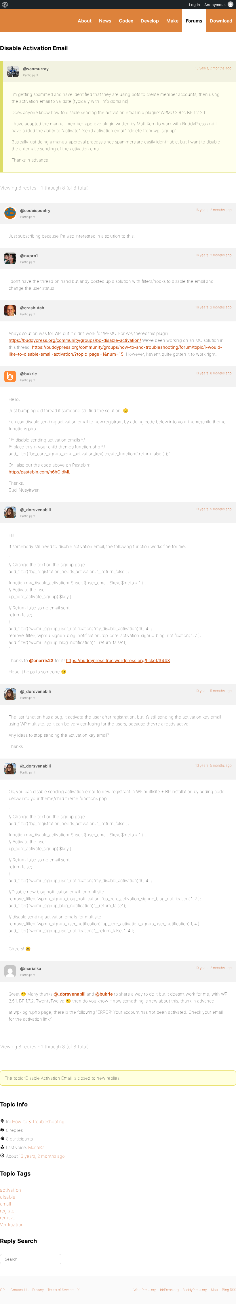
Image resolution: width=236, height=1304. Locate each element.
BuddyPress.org (9, 20)
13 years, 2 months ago (213, 968)
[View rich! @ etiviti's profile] (10, 258)
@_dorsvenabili (69, 994)
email (5, 1204)
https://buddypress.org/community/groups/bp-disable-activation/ (75, 340)
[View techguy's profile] (10, 310)
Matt (214, 1290)
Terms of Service (60, 1290)
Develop (150, 21)
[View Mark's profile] (10, 213)
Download (221, 21)
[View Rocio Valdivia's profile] (10, 512)
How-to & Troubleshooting (38, 1121)
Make (172, 21)
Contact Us (19, 1290)
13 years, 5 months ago (213, 509)
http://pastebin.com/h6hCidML (39, 472)
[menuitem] (5, 4)
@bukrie (104, 994)
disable (7, 1197)
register (8, 1211)
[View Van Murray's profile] (13, 71)
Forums (194, 21)
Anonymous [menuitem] (215, 4)
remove (7, 1217)
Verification (12, 1224)
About (85, 21)
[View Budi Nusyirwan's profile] (10, 376)
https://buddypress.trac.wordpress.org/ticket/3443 (118, 660)
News (105, 21)
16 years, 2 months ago (213, 68)
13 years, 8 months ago (213, 373)
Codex (126, 21)
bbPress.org (169, 1290)
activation (10, 1190)
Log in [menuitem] (194, 4)
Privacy (38, 1290)
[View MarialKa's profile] (10, 971)
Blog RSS (229, 1290)
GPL (3, 1290)
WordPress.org (145, 1290)
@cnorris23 (41, 660)
